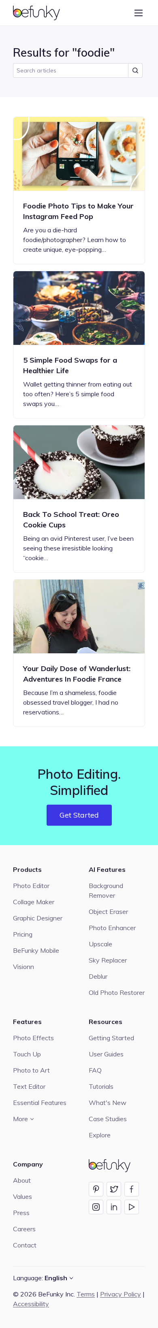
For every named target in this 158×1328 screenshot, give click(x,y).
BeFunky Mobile (36, 950)
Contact (24, 1245)
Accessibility (31, 1304)
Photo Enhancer (112, 928)
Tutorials (101, 1086)
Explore (100, 1135)
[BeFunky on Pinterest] (96, 1189)
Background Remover (106, 890)
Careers (24, 1229)
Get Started (79, 815)
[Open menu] (138, 12)
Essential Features (39, 1103)
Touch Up (27, 1054)
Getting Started (111, 1038)
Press (21, 1213)
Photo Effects (33, 1038)
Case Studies (108, 1119)
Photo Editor (31, 886)
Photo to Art (31, 1070)
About (22, 1180)
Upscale (100, 944)
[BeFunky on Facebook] (131, 1189)
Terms (86, 1294)
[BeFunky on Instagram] (96, 1207)
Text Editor (29, 1086)
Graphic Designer (37, 918)
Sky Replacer (108, 960)
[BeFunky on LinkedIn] (114, 1207)
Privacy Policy (120, 1294)
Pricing (22, 934)
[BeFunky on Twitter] (114, 1189)
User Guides (106, 1054)
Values (22, 1196)
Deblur (98, 976)
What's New (107, 1103)
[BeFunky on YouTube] (131, 1207)
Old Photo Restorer (117, 992)
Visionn (23, 967)
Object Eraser (108, 911)
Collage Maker (33, 902)
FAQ (95, 1070)
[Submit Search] (135, 70)
